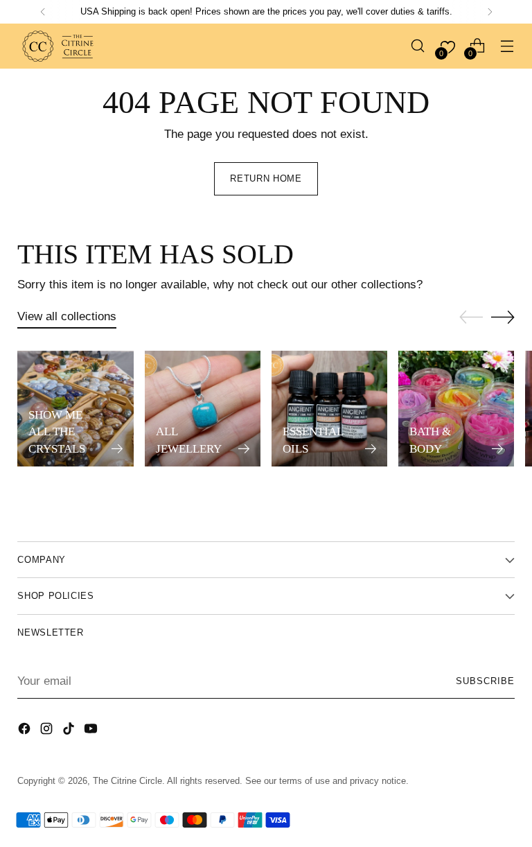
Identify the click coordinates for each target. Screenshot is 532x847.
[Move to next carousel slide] (503, 317)
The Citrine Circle (127, 781)
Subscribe (485, 681)
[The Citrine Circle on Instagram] (47, 731)
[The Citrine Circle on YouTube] (92, 731)
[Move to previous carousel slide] (471, 317)
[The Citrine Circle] (58, 46)
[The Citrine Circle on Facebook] (25, 731)
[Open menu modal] (507, 46)
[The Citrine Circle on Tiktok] (70, 731)
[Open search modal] (418, 46)
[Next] (490, 12)
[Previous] (43, 12)
